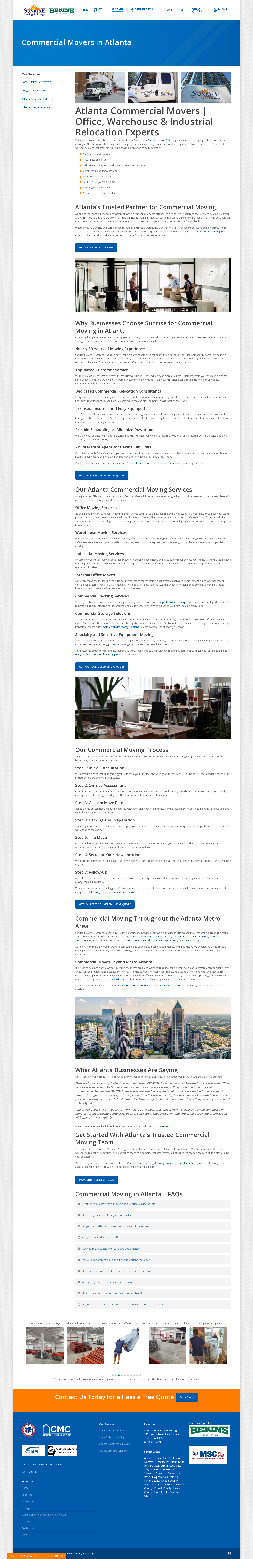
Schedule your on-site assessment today (111, 892)
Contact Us (28, 1528)
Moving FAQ (28, 1501)
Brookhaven (190, 936)
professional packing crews (177, 602)
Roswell (158, 936)
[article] (153, 1117)
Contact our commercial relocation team (151, 463)
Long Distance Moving (34, 90)
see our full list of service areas (137, 985)
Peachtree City (83, 940)
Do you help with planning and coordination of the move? (115, 1226)
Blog (24, 1534)
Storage (26, 1508)
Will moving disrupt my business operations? (108, 1282)
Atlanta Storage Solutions (36, 107)
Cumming (172, 1477)
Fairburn (170, 1484)
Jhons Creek (161, 1492)
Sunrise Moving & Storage (162, 140)
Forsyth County (169, 940)
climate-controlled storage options (119, 627)
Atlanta (136, 936)
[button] (113, 1375)
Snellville (214, 936)
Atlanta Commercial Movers (37, 99)
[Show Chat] (57, 1556)
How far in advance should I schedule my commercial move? (117, 1271)
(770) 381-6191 (152, 1441)
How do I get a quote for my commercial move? (109, 1215)
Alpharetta (146, 936)
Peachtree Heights (164, 1469)
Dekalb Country (169, 1480)
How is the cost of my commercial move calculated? (112, 1293)
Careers (26, 1521)
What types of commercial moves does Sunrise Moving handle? (119, 1204)
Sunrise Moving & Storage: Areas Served (44, 1514)
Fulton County (134, 940)
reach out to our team (171, 985)
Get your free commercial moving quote (97, 654)
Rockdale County (154, 1484)
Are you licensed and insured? (100, 1237)
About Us (27, 1494)
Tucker (157, 1458)
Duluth (167, 936)
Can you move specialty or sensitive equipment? (110, 1248)
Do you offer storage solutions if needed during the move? (116, 1259)
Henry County (191, 940)
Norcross (203, 936)
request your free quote (190, 1163)
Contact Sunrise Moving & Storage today (150, 1163)
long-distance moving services (106, 979)
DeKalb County (151, 940)
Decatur (177, 936)
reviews (165, 1126)
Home (25, 1488)
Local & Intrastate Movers (36, 82)
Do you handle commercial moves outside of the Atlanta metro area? (122, 1304)
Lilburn (177, 1458)
